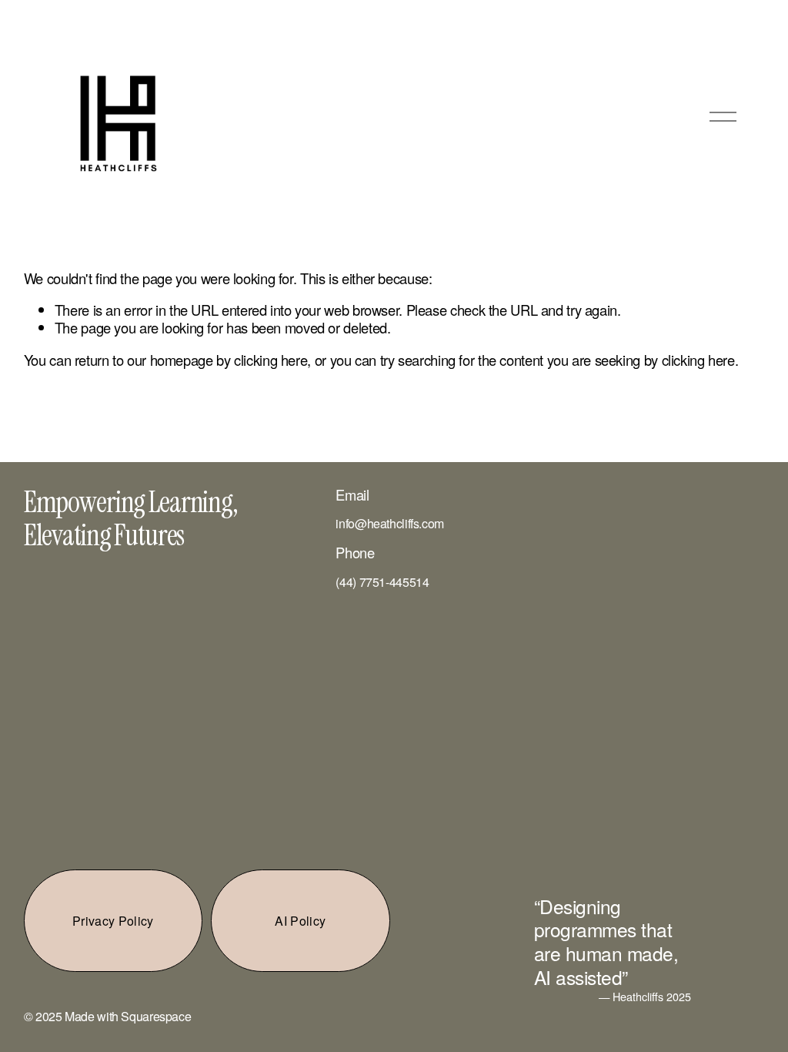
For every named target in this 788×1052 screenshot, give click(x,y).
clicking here (270, 360)
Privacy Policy (112, 921)
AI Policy (300, 921)
